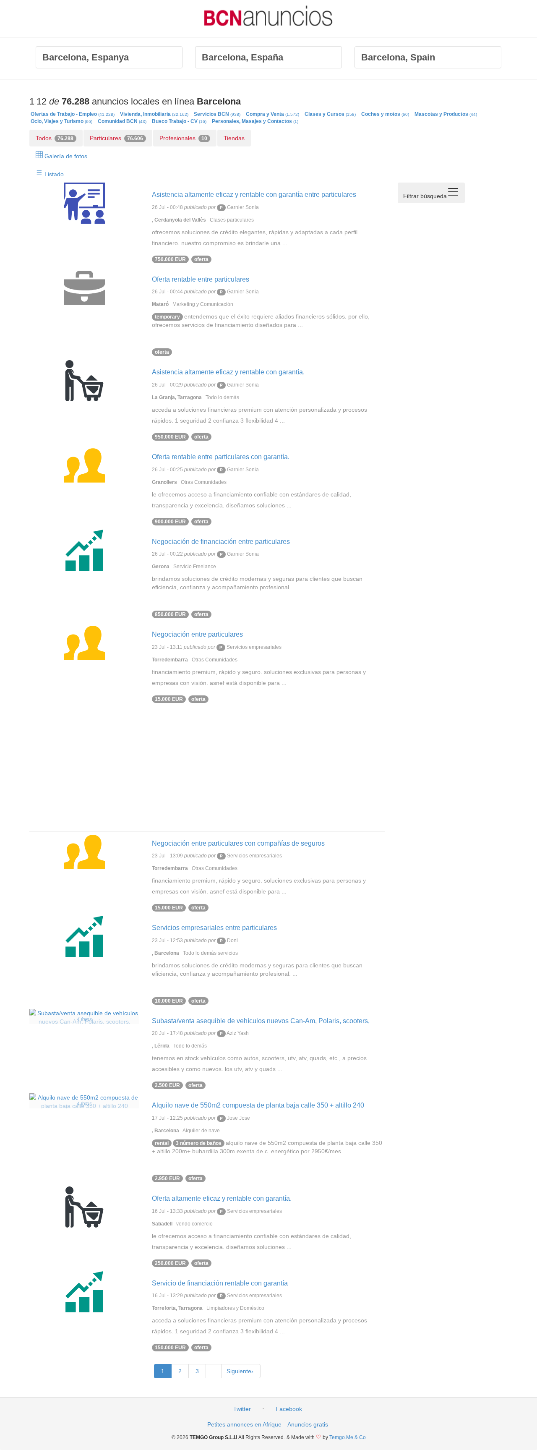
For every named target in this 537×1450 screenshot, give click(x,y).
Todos (54, 138)
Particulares (116, 138)
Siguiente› (241, 1371)
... (213, 1371)
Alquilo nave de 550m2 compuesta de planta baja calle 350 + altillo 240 (258, 1105)
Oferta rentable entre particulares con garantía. (220, 456)
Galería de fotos (65, 156)
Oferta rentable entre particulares (200, 279)
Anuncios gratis (307, 1424)
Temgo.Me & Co (347, 1437)
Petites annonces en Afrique (244, 1424)
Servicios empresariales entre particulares (214, 927)
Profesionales (183, 138)
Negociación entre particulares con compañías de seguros (238, 843)
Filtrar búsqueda (425, 196)
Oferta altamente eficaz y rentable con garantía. (222, 1198)
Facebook (289, 1409)
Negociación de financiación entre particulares (221, 541)
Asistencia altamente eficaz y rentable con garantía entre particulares (254, 194)
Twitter (242, 1409)
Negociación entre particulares (197, 634)
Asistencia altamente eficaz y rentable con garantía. (228, 372)
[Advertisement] (207, 772)
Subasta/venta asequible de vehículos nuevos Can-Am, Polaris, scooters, (261, 1020)
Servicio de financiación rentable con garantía (220, 1283)
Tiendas (234, 138)
